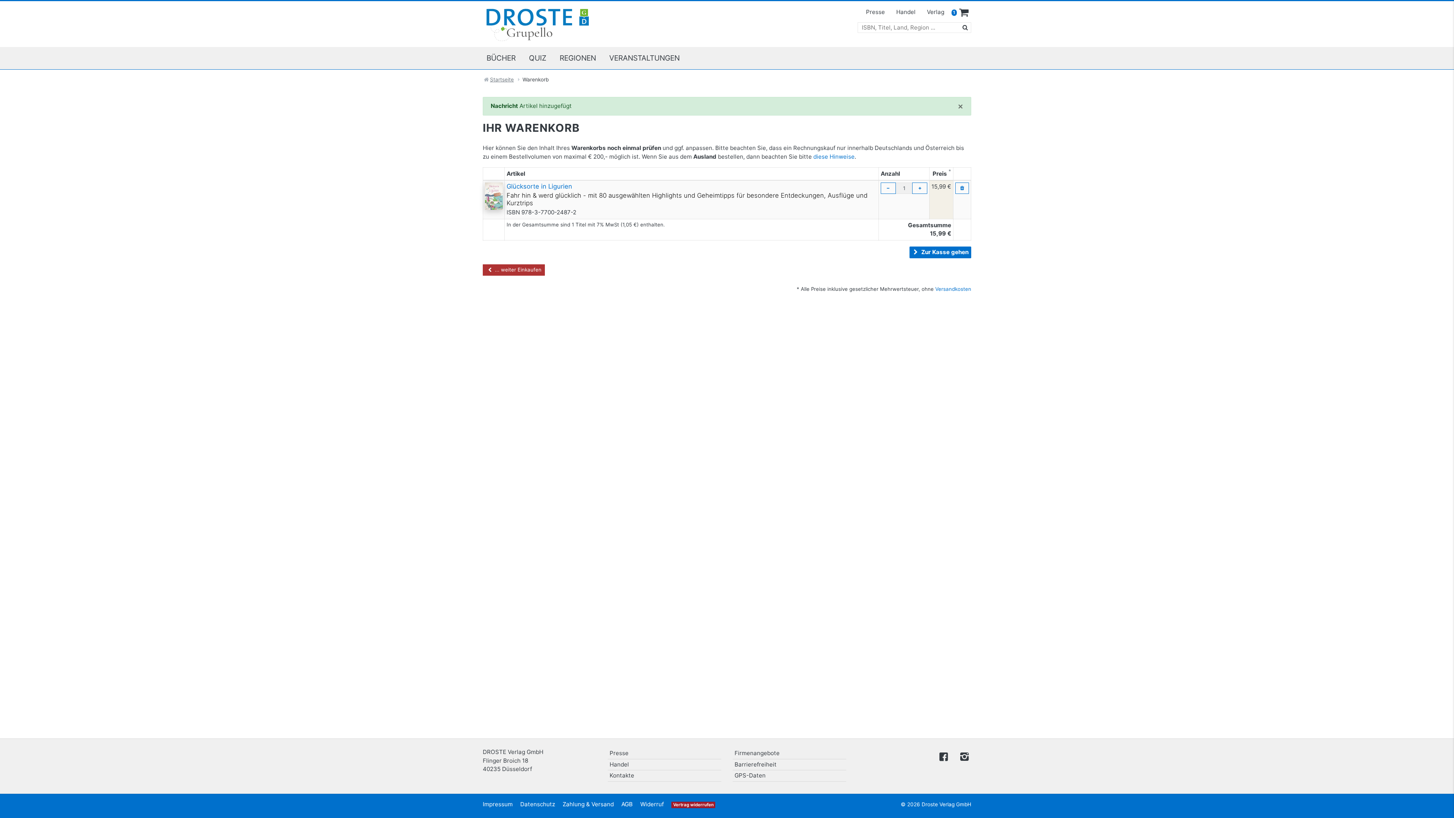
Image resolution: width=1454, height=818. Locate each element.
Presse (875, 12)
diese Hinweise (834, 156)
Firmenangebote (757, 753)
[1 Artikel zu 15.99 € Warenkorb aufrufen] (964, 13)
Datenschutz (537, 804)
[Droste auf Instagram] (963, 756)
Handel (906, 12)
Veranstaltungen (644, 57)
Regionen (578, 57)
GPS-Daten (750, 775)
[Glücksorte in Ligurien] (494, 195)
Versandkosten (953, 289)
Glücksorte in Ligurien (539, 186)
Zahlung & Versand (588, 804)
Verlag (935, 12)
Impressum (498, 804)
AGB (627, 804)
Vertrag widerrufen (693, 804)
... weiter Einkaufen (517, 270)
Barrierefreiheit (756, 764)
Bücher (501, 57)
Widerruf (652, 804)
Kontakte (622, 775)
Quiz (537, 57)
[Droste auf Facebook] (943, 756)
